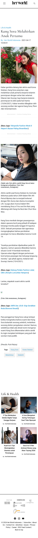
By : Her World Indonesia (10, 40)
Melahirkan (10, 355)
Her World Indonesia (10, 424)
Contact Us (10, 525)
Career (14, 527)
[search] (34, 3)
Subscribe (27, 522)
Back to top (19, 530)
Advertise (19, 525)
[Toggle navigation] (4, 3)
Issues (26, 525)
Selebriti (21, 355)
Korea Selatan (28, 350)
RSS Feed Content (24, 527)
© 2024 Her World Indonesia (11, 522)
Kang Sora (14, 350)
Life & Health (6, 28)
